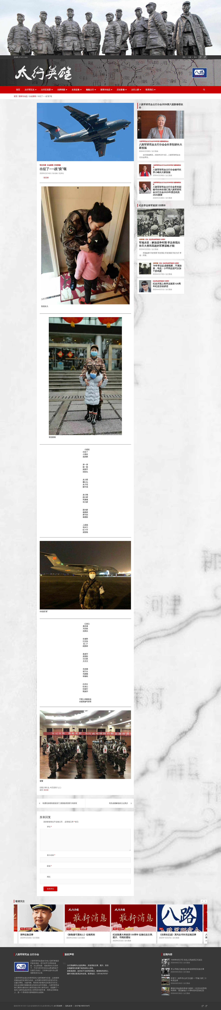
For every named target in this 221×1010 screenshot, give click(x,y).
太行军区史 (29, 89)
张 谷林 (55, 173)
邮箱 (49, 866)
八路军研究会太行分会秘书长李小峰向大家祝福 (167, 171)
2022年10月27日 (119, 938)
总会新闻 (74, 929)
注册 (189, 57)
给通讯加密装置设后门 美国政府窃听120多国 (60, 803)
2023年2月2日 (72, 941)
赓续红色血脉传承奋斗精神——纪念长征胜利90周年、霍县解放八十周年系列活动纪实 (189, 989)
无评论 (61, 173)
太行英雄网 (58, 1006)
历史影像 (121, 89)
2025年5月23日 (144, 249)
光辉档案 (61, 89)
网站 (48, 877)
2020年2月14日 (45, 173)
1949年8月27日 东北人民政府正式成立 (186, 960)
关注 (22, 929)
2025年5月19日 (158, 274)
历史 (146, 239)
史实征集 (76, 89)
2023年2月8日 (25, 938)
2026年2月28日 (144, 151)
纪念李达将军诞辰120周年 (157, 239)
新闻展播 (37, 929)
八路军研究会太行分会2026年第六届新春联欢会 (154, 141)
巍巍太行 (90, 89)
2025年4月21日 (158, 289)
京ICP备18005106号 (82, 1006)
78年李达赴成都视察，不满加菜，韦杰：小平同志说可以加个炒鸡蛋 (167, 268)
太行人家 (135, 89)
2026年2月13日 (164, 941)
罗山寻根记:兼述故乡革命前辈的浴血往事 (187, 969)
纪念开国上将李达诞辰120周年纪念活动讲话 (167, 285)
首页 (18, 89)
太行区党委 (46, 89)
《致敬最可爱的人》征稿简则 (34, 934)
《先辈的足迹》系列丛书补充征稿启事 (131, 934)
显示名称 (51, 855)
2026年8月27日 (176, 963)
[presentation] (202, 901)
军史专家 (43, 165)
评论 (49, 827)
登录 (184, 57)
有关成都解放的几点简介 (118, 803)
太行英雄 (155, 151)
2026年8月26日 (176, 972)
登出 (195, 57)
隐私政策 (68, 1006)
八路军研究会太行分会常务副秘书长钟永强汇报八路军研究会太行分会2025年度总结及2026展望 (167, 191)
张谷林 (46, 178)
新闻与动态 (105, 89)
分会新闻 (50, 165)
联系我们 (149, 89)
